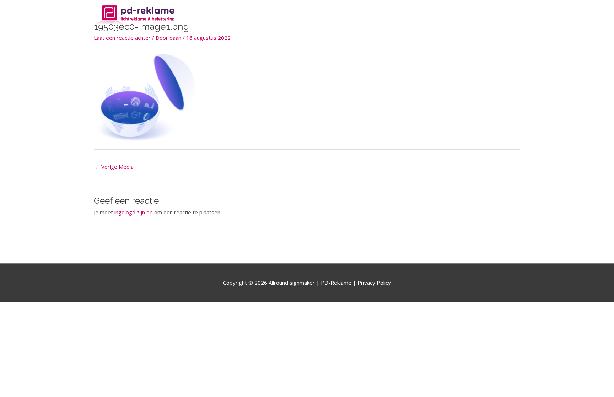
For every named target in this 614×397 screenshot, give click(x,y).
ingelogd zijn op (133, 212)
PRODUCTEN (462, 15)
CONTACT (502, 15)
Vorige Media (114, 166)
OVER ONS (422, 15)
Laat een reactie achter (122, 37)
